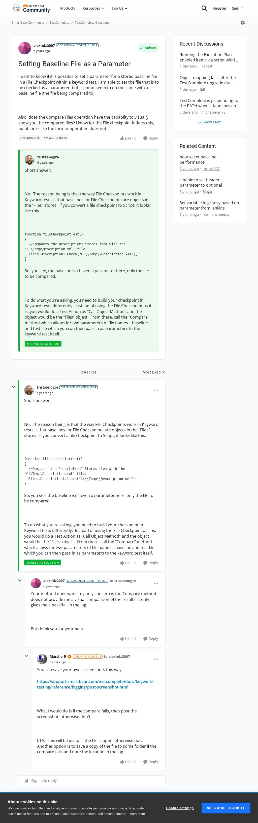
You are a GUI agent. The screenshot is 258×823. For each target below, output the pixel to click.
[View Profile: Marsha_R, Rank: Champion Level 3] (42, 659)
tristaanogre (48, 157)
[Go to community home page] (31, 8)
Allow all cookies (226, 808)
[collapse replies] (14, 387)
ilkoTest (206, 66)
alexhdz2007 (44, 45)
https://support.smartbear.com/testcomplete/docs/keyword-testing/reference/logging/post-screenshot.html (95, 684)
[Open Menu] (242, 22)
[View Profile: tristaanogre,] (30, 160)
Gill (202, 89)
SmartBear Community (28, 22)
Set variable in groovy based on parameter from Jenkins (209, 205)
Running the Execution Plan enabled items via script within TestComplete (208, 57)
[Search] (204, 8)
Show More (212, 122)
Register (220, 8)
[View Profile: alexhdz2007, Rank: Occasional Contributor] (24, 48)
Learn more (136, 814)
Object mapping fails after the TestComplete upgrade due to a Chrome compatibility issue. (208, 80)
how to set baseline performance (198, 159)
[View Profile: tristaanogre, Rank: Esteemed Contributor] (29, 390)
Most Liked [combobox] (154, 372)
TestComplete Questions (92, 22)
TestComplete (59, 22)
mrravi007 (211, 168)
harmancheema (216, 214)
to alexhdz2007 (117, 656)
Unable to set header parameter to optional (201, 182)
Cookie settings (180, 808)
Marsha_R (58, 656)
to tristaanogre (123, 580)
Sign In (238, 8)
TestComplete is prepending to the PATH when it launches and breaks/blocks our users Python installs (209, 103)
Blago (207, 191)
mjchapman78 (213, 112)
